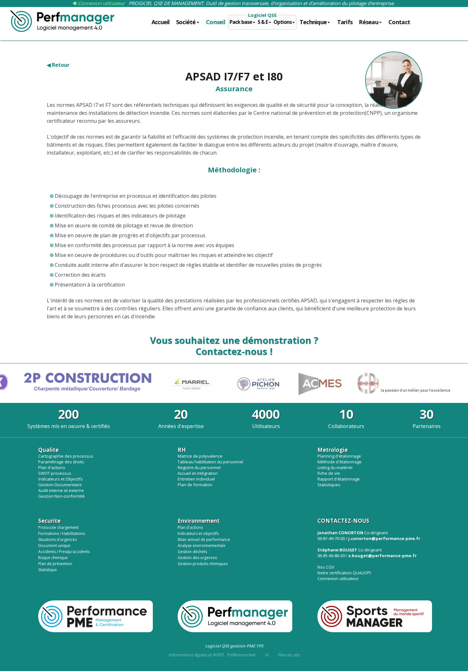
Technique (313, 22)
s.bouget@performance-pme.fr (382, 555)
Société (186, 22)
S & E (263, 22)
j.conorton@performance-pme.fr (384, 538)
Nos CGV (325, 567)
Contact (399, 22)
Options (282, 22)
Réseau (368, 22)
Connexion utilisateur (101, 3)
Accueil (161, 22)
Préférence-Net (241, 655)
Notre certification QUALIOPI (344, 573)
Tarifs (345, 22)
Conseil (215, 22)
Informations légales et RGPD (195, 655)
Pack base (241, 22)
